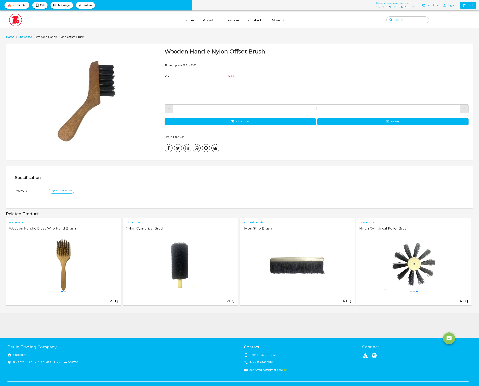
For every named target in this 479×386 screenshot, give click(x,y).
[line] (206, 148)
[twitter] (178, 148)
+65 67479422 (268, 354)
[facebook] (169, 148)
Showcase (25, 37)
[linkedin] (187, 148)
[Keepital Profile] (365, 355)
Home (10, 37)
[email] (215, 148)
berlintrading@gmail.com (266, 370)
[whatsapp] (197, 148)
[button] (85, 102)
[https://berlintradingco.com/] (374, 356)
